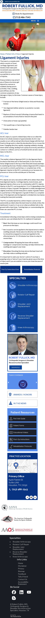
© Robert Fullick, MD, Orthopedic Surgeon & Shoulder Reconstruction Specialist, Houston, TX (20, 607)
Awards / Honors (22, 394)
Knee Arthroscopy (26, 327)
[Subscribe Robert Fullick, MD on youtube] (29, 592)
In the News (19, 403)
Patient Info (10, 54)
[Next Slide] (35, 497)
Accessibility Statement (23, 583)
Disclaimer (22, 566)
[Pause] (31, 497)
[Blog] (14, 598)
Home (2, 54)
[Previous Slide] (27, 497)
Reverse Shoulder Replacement (26, 317)
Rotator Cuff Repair (26, 295)
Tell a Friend (23, 576)
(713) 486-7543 (22, 17)
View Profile (16, 367)
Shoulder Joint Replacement (24, 305)
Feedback (22, 574)
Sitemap (21, 571)
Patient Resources (23, 412)
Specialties (17, 278)
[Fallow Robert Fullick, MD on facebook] (14, 592)
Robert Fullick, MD (22, 357)
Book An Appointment (24, 13)
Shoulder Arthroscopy (27, 285)
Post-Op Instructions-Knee (10, 269)
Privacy (21, 568)
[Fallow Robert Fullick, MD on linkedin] (21, 592)
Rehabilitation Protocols (32, 269)
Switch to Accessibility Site (12, 1)
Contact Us (22, 579)
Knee (18, 54)
